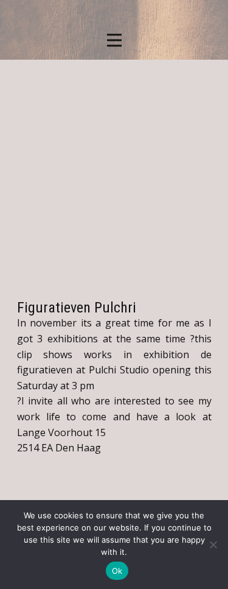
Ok (117, 571)
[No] (213, 544)
